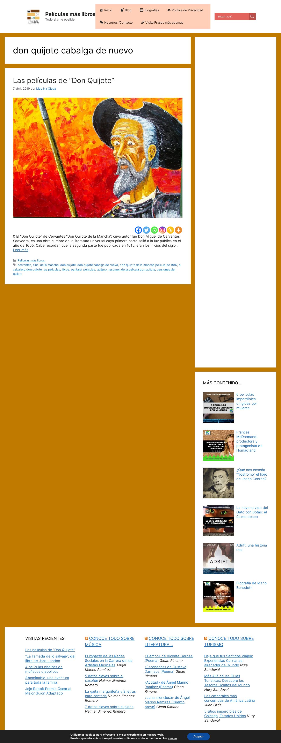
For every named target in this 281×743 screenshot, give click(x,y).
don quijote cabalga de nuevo (97, 265)
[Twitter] (146, 230)
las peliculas (51, 269)
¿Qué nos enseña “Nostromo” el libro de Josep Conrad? (251, 474)
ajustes (172, 738)
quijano (102, 269)
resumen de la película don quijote (131, 269)
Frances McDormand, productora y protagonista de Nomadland (249, 441)
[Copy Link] (170, 230)
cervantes (24, 265)
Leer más (20, 250)
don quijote (68, 265)
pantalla (76, 269)
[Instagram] (162, 230)
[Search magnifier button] (252, 16)
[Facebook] (138, 230)
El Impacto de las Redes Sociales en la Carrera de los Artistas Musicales (108, 660)
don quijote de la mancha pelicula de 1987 (148, 265)
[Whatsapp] (154, 230)
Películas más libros (70, 14)
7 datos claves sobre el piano (109, 707)
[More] (178, 230)
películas (89, 269)
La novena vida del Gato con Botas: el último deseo (252, 512)
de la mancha (49, 265)
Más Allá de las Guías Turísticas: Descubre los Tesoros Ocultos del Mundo (227, 680)
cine (35, 265)
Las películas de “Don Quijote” (63, 80)
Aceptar (198, 736)
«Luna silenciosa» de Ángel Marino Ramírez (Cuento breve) (167, 702)
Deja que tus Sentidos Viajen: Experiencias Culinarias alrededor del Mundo (228, 660)
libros (65, 269)
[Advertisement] (235, 202)
